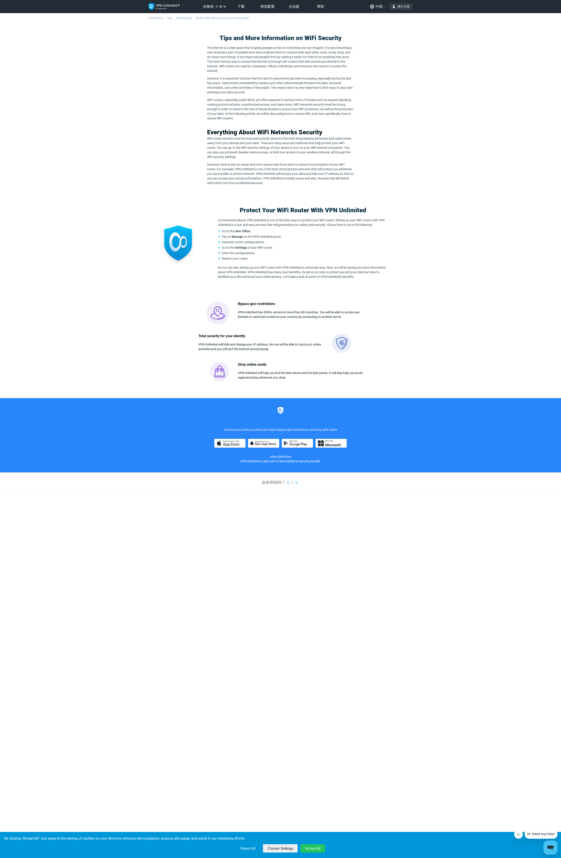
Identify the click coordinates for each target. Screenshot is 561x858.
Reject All (248, 848)
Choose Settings (280, 848)
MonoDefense (289, 461)
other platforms (280, 456)
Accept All (313, 848)
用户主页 (404, 6)
